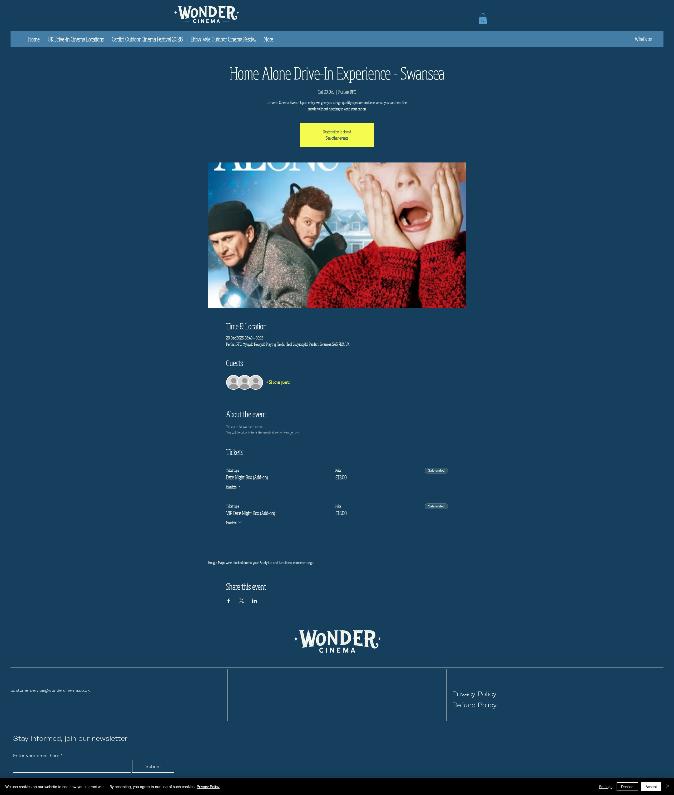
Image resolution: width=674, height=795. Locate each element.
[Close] (668, 786)
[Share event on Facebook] (228, 601)
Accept (651, 786)
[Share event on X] (241, 601)
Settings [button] (605, 786)
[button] (482, 18)
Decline (627, 786)
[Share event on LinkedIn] (254, 601)
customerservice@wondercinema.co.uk (50, 690)
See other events (337, 138)
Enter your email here (36, 755)
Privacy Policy (208, 786)
